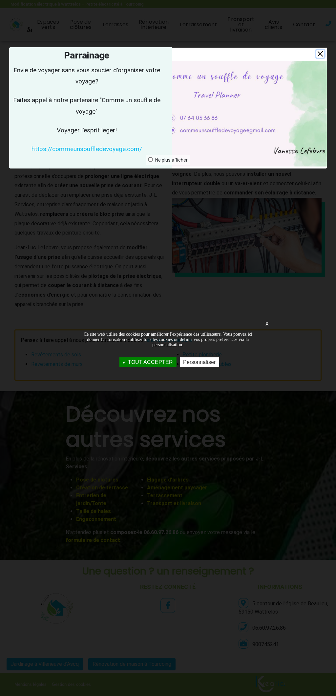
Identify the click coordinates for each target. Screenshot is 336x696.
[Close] (320, 54)
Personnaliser (199, 362)
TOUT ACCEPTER (150, 362)
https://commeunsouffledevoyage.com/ (87, 149)
